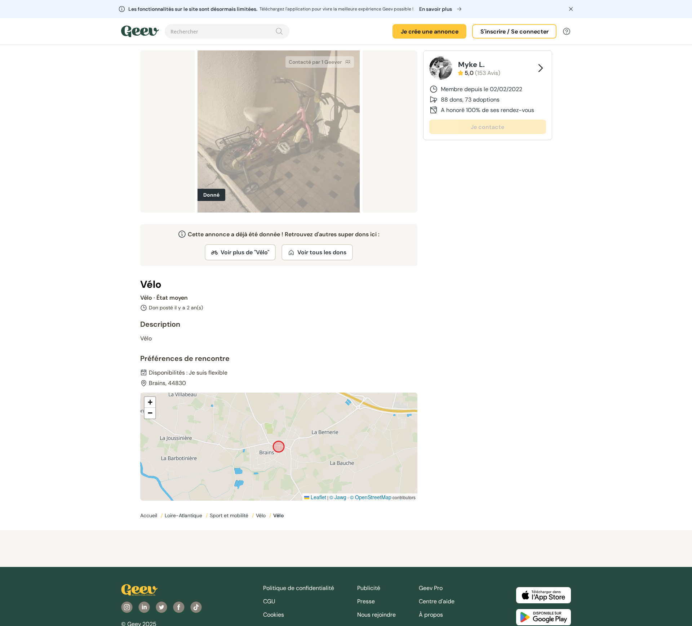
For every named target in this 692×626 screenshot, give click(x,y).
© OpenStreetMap (370, 497)
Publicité (368, 588)
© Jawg (337, 497)
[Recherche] (279, 31)
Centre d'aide (436, 601)
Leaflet (317, 497)
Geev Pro (431, 588)
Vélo (261, 515)
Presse (366, 601)
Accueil (149, 515)
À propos (431, 614)
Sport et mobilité (230, 515)
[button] (150, 402)
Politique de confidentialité (298, 588)
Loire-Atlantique (184, 515)
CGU (269, 601)
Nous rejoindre (376, 614)
